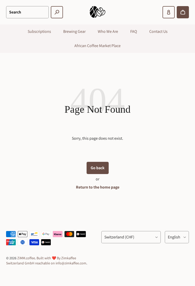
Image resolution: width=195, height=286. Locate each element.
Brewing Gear (74, 31)
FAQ (133, 31)
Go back (98, 167)
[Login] (168, 12)
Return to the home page (97, 187)
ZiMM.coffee (26, 258)
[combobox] (27, 12)
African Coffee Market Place (97, 45)
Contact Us (158, 31)
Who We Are (108, 31)
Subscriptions (39, 31)
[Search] (57, 12)
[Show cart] (183, 12)
